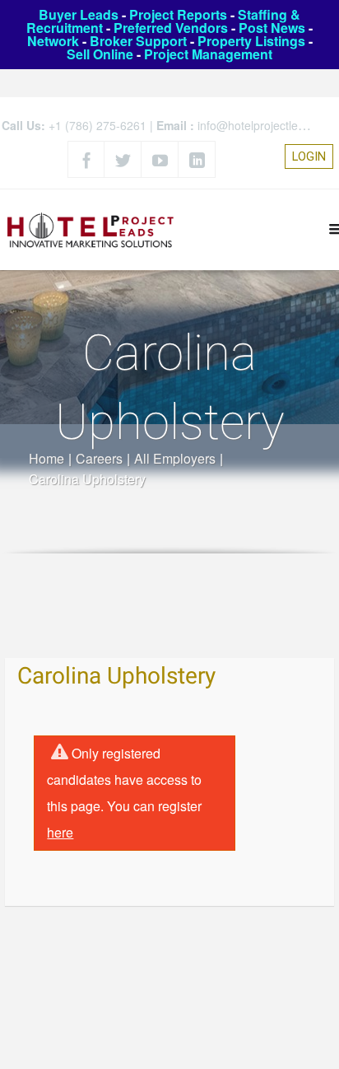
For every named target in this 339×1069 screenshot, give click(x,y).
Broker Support (138, 40)
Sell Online (100, 53)
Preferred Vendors (171, 27)
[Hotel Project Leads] (90, 229)
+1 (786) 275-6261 (97, 125)
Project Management (208, 53)
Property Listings (251, 40)
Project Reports (178, 14)
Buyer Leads (78, 14)
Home (46, 458)
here (60, 832)
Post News (272, 27)
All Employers (175, 458)
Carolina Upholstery (116, 677)
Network (53, 40)
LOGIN (309, 156)
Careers (99, 458)
